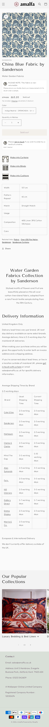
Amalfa (20, 722)
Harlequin (8, 434)
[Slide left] (19, 645)
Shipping (14, 101)
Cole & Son (9, 412)
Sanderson (7, 60)
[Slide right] (30, 645)
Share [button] (8, 248)
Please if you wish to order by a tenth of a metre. (24, 144)
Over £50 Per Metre (29, 239)
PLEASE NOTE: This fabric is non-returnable (24, 87)
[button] (3, 4)
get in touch (19, 142)
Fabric (16, 239)
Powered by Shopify (30, 722)
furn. (6, 480)
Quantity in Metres (10, 117)
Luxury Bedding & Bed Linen (19, 636)
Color (4, 105)
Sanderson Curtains (21, 242)
